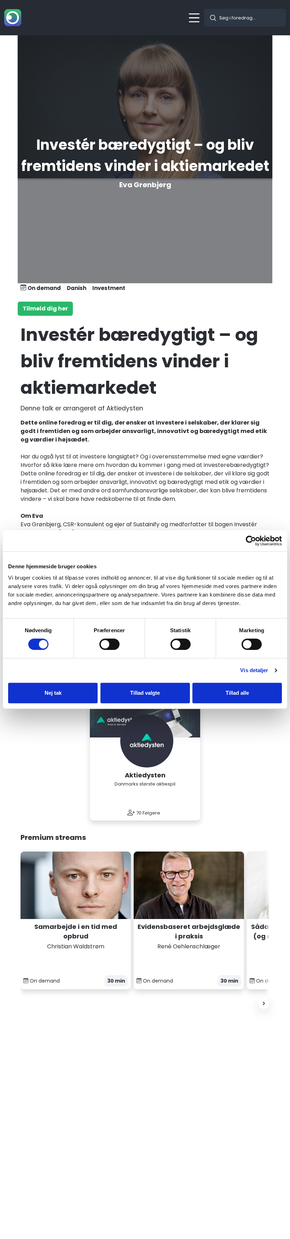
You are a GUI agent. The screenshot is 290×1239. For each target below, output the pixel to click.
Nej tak (53, 693)
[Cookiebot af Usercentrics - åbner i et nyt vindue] (251, 540)
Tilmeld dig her (45, 308)
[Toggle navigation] (196, 18)
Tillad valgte (145, 693)
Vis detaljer (254, 670)
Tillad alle (237, 693)
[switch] (109, 644)
